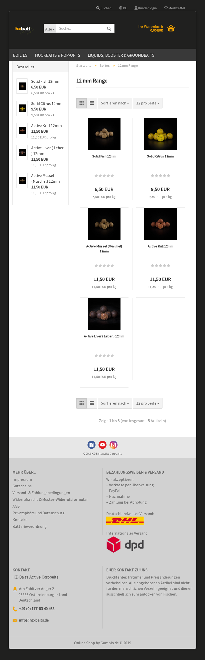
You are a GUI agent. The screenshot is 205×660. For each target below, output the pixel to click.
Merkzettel (176, 8)
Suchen (106, 8)
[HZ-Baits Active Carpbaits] (24, 30)
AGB (16, 506)
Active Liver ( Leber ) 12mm (104, 336)
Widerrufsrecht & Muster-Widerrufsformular (50, 499)
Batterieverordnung (29, 526)
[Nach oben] (191, 652)
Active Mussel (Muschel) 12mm (104, 248)
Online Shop (84, 642)
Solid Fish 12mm (104, 156)
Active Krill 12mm (160, 246)
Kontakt (19, 519)
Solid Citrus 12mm (160, 156)
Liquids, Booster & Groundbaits (121, 55)
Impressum (22, 479)
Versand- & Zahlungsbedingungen (41, 492)
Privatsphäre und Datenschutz (38, 512)
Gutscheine (22, 485)
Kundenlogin (147, 8)
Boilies (20, 55)
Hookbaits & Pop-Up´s (57, 55)
